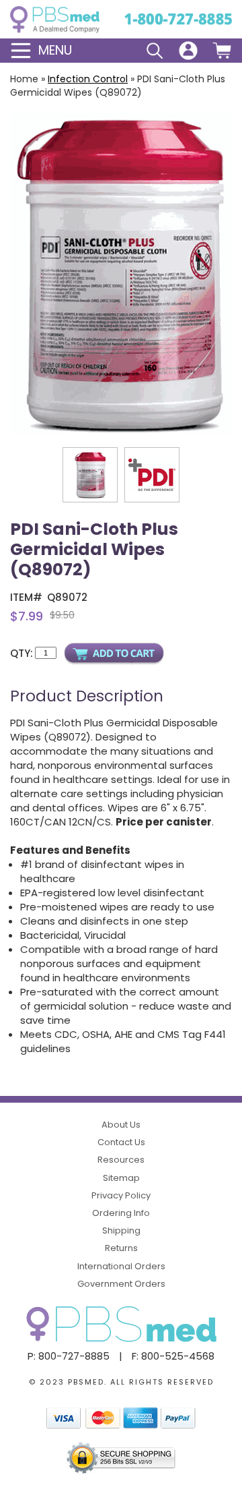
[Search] (155, 50)
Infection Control (88, 79)
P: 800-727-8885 (69, 1356)
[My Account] (188, 50)
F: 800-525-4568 (173, 1356)
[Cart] (222, 50)
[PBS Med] (54, 19)
